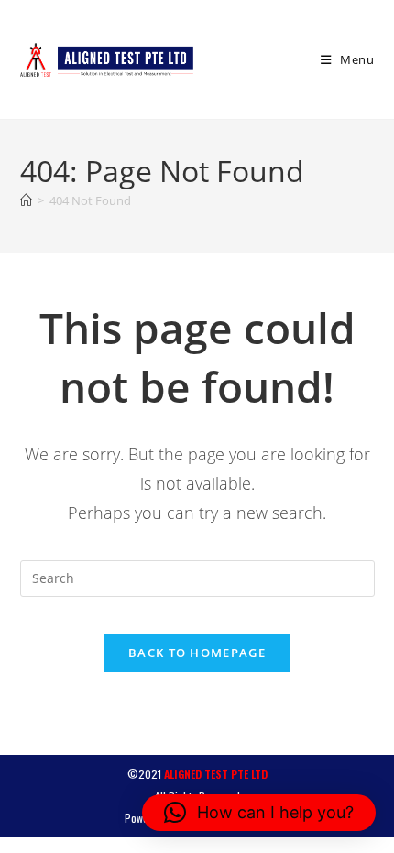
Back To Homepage (197, 652)
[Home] (26, 200)
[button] (259, 812)
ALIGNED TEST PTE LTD (216, 774)
